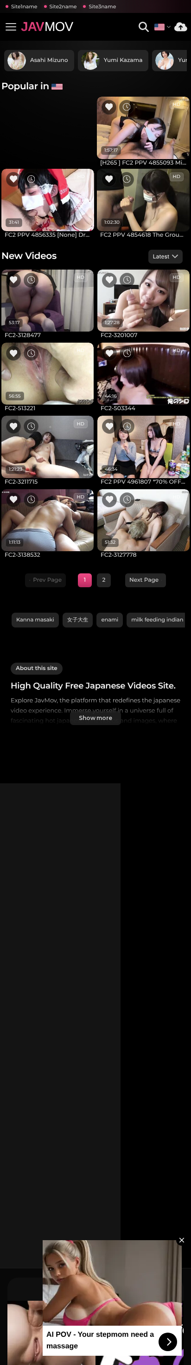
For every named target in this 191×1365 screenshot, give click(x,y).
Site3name (102, 6)
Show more (95, 717)
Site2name (63, 6)
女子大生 (78, 619)
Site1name (24, 6)
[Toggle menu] (11, 27)
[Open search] (143, 27)
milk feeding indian (157, 619)
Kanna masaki (35, 619)
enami (109, 619)
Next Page (144, 580)
